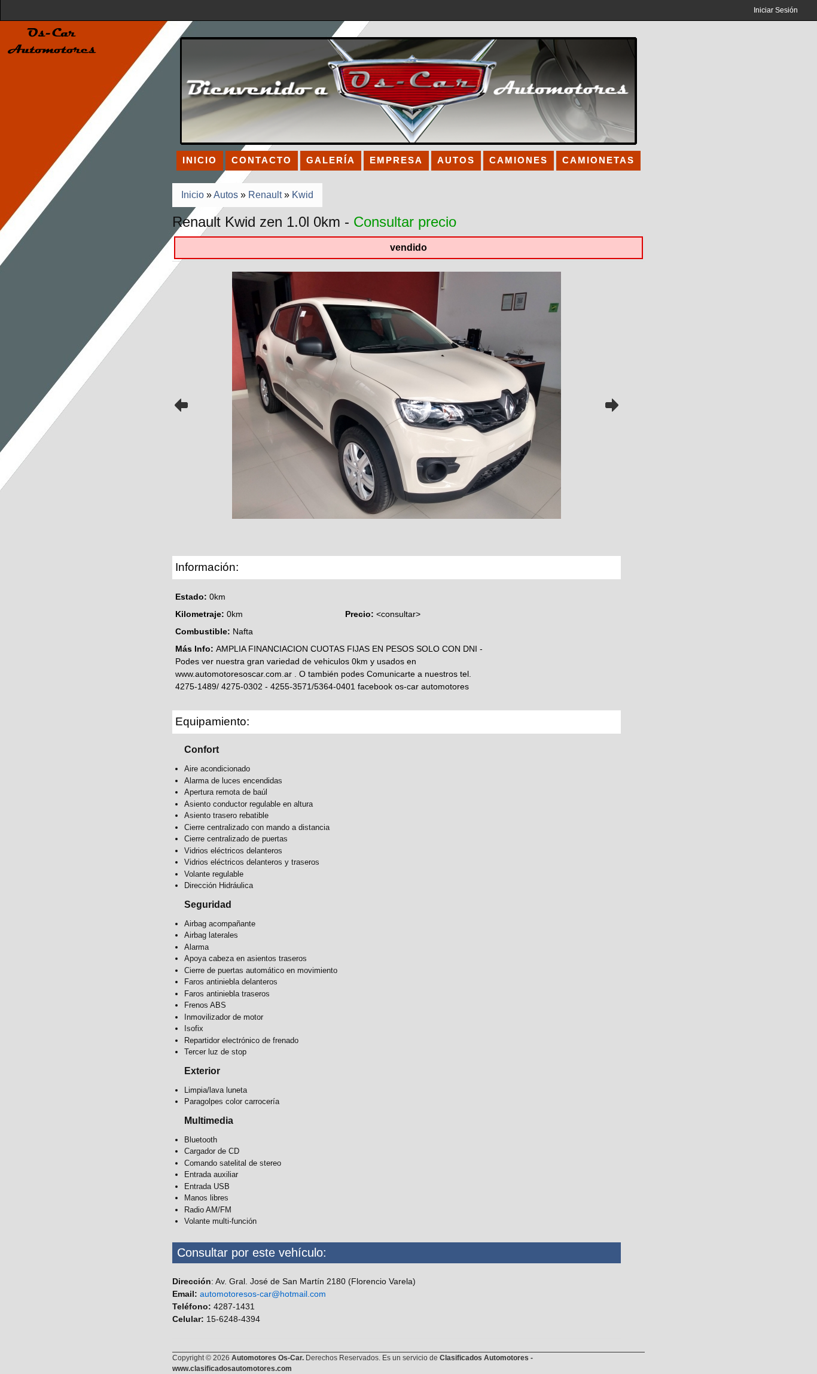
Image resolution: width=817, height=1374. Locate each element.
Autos (226, 195)
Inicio (192, 195)
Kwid (302, 195)
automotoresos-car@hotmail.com (263, 1294)
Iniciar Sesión (776, 10)
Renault (265, 195)
